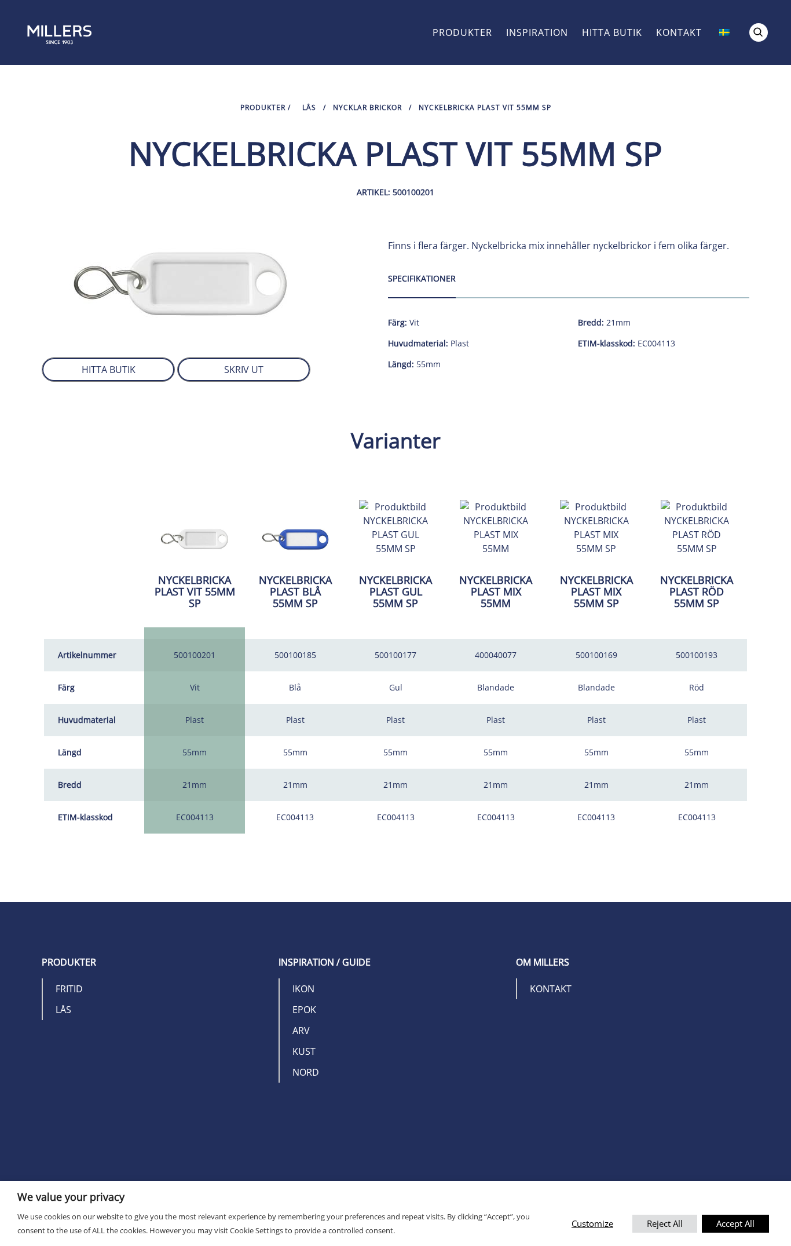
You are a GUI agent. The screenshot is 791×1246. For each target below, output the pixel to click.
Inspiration (537, 32)
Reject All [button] (665, 1223)
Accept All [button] (735, 1223)
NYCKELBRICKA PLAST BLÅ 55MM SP (295, 591)
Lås (309, 107)
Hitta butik (612, 32)
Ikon (303, 988)
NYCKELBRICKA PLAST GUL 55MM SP (395, 591)
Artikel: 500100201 (395, 192)
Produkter (462, 32)
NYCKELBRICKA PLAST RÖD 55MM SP (696, 591)
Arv (301, 1030)
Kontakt (679, 32)
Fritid (69, 988)
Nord (305, 1072)
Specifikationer (422, 278)
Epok (304, 1009)
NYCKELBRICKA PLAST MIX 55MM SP (596, 591)
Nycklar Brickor (367, 107)
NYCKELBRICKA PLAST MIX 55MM (495, 591)
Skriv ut (243, 369)
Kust (304, 1051)
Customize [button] (592, 1223)
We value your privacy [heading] (70, 1197)
